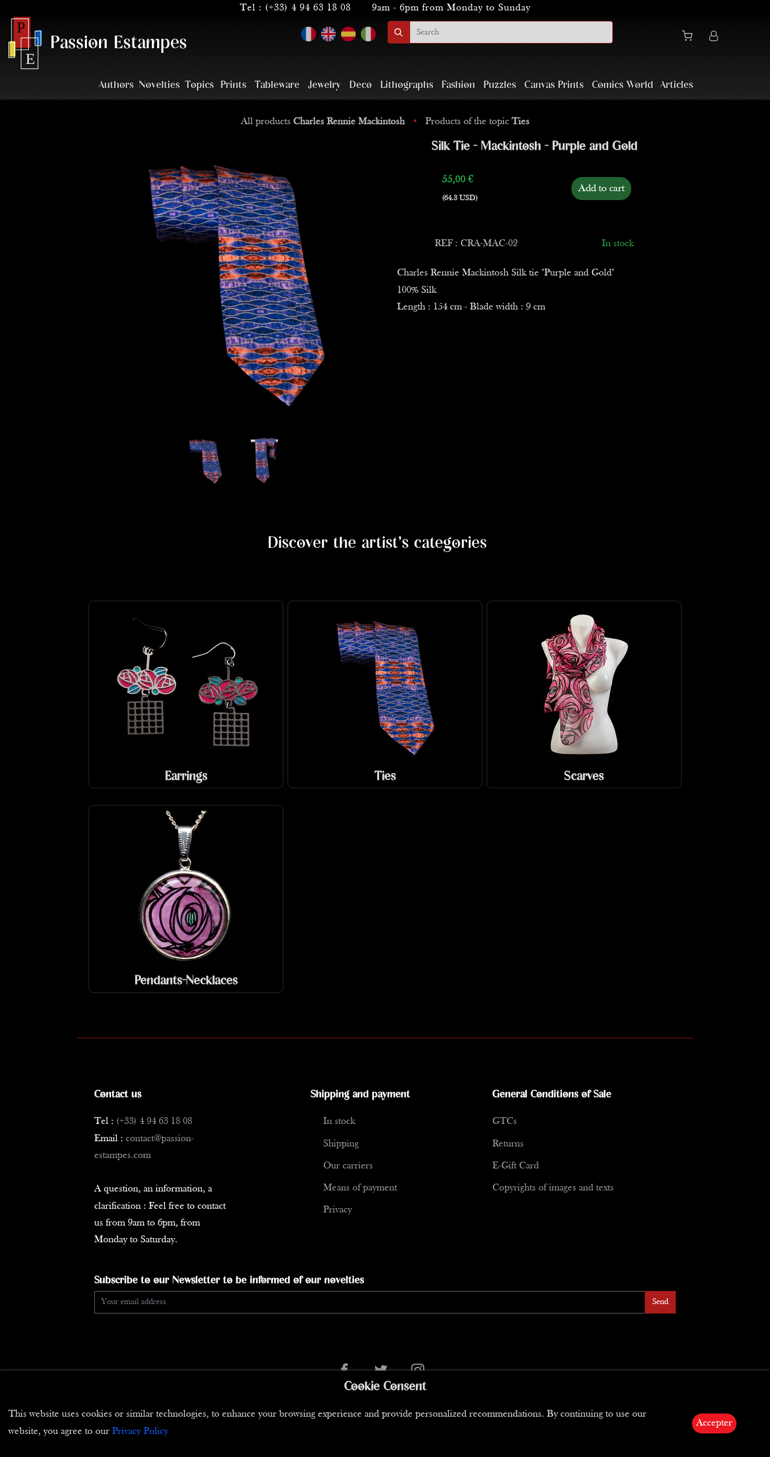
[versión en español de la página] (348, 34)
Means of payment (360, 1188)
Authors (116, 85)
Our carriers (348, 1166)
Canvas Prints (554, 85)
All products (323, 122)
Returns (508, 1144)
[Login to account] (714, 37)
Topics (199, 85)
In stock (339, 1122)
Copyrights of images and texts (553, 1188)
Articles (676, 85)
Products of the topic (477, 122)
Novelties (159, 85)
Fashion (458, 85)
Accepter (714, 1423)
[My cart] (691, 38)
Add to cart (601, 188)
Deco (360, 85)
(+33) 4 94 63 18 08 (308, 8)
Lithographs (406, 85)
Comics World (622, 85)
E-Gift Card (515, 1166)
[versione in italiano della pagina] (368, 34)
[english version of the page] (328, 34)
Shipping (341, 1144)
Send (660, 1302)
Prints (233, 85)
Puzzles (499, 85)
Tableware (277, 85)
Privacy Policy (140, 1432)
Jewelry (324, 85)
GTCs (504, 1122)
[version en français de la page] (308, 34)
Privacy (337, 1210)
